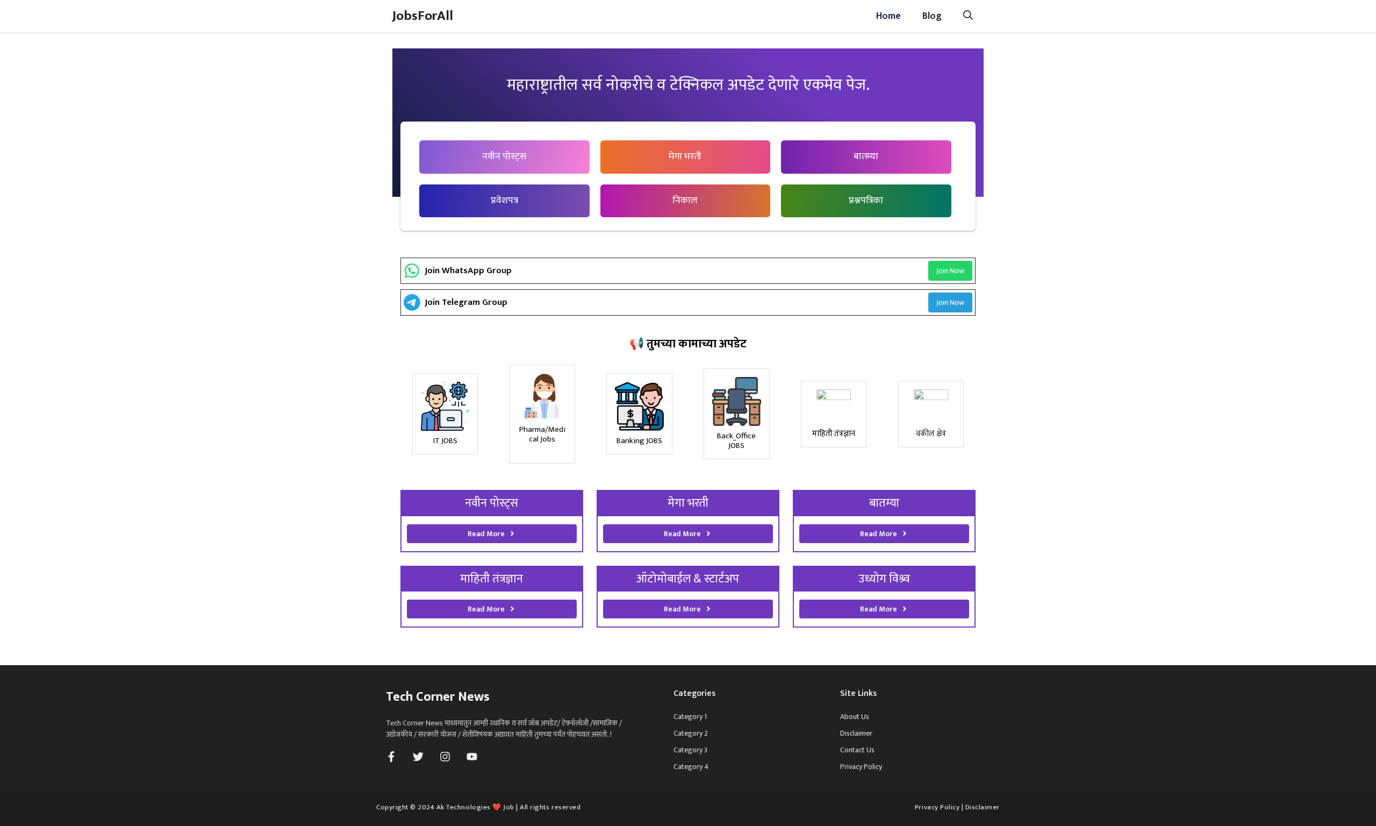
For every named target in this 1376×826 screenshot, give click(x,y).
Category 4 (691, 766)
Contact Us (857, 750)
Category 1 (690, 716)
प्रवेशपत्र (504, 201)
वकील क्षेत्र (931, 433)
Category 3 (690, 750)
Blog (932, 16)
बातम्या (866, 156)
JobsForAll (422, 16)
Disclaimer (856, 733)
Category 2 (690, 733)
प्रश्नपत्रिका (866, 201)
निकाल (685, 201)
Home (888, 16)
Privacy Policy (861, 766)
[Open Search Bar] (968, 16)
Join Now (950, 271)
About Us (854, 716)
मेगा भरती (685, 156)
